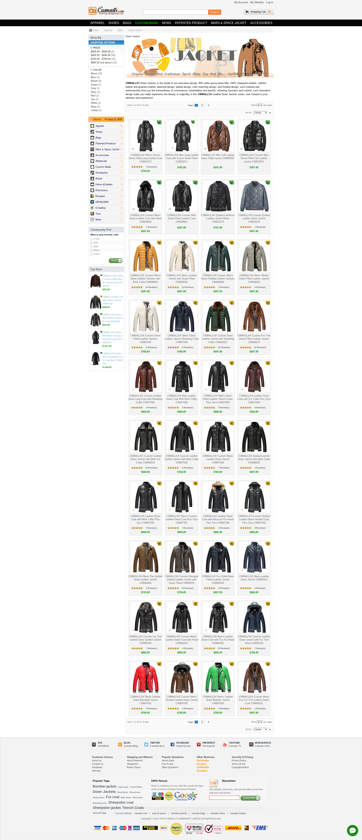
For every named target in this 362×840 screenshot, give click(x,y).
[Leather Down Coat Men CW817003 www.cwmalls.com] (218, 376)
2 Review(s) (223, 588)
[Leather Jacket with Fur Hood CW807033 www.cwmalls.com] (254, 617)
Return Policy (134, 767)
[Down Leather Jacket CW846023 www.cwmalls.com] (218, 316)
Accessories (261, 23)
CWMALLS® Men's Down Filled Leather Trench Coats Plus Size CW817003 (218, 399)
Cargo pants (123, 787)
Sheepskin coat (120, 802)
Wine (93, 106)
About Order (168, 760)
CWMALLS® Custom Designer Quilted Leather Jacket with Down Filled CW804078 (181, 579)
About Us (96, 760)
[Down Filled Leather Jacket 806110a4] (254, 557)
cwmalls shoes (217, 813)
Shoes (113, 23)
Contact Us (97, 764)
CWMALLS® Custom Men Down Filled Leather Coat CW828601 (181, 218)
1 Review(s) (151, 167)
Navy (94, 92)
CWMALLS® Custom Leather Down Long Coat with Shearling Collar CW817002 (145, 399)
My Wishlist (257, 2)
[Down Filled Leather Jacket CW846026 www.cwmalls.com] (254, 256)
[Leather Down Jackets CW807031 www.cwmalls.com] (145, 677)
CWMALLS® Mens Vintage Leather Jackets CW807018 (112, 321)
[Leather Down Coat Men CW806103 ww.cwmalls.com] (181, 617)
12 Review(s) (188, 287)
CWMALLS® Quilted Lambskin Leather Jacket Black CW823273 (218, 218)
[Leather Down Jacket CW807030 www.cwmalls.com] (218, 677)
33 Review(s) (188, 588)
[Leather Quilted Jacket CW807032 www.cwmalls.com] (181, 436)
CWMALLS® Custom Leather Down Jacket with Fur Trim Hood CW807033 (254, 640)
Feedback (97, 767)
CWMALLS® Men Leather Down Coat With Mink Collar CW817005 (181, 399)
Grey (93, 88)
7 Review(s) (223, 468)
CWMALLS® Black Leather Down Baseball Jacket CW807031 (145, 700)
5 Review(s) (151, 347)
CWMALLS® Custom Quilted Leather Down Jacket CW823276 (254, 218)
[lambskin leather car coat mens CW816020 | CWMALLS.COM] (95, 341)
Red (93, 95)
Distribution (203, 760)
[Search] (214, 12)
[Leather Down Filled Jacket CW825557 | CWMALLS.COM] (218, 135)
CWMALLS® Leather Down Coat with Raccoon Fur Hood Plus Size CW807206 (217, 519)
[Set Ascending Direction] (270, 112)
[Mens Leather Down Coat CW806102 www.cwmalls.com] (218, 617)
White (94, 103)
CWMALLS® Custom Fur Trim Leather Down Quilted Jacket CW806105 (145, 640)
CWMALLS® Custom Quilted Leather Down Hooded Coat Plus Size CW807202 (254, 519)
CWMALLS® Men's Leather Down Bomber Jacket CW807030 (218, 700)
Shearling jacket (100, 803)
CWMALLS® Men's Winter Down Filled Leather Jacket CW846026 (254, 278)
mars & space (159, 813)
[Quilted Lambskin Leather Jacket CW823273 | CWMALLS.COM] (218, 196)
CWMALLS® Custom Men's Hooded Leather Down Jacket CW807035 (182, 700)
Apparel (97, 23)
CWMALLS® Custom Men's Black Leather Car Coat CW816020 (112, 339)
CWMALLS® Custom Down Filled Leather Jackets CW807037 (145, 339)
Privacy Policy (239, 760)
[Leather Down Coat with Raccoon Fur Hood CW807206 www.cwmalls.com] (218, 497)
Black (94, 73)
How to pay (167, 764)
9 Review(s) (187, 528)
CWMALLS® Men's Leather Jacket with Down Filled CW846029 (182, 278)
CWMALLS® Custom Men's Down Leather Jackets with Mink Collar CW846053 (145, 278)
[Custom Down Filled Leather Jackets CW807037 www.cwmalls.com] (145, 316)
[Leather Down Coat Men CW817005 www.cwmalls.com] (181, 376)
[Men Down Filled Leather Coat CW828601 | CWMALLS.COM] (181, 196)
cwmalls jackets (179, 813)
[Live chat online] (352, 830)
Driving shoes (98, 797)
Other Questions (170, 767)
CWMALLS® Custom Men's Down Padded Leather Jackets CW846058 (218, 278)
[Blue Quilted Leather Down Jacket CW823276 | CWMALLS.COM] (254, 196)
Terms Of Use (238, 764)
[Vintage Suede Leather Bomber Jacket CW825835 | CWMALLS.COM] (95, 302)
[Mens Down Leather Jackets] (145, 256)
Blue (93, 77)
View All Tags (99, 813)
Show (253, 105)
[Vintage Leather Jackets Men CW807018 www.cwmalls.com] (95, 323)
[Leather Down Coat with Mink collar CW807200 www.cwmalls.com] (145, 497)
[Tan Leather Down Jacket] (145, 557)
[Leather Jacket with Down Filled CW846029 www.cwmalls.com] (181, 256)
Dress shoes (134, 792)
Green (94, 84)
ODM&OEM (203, 767)
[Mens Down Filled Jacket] (218, 256)
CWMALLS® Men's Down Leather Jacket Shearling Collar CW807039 (182, 339)
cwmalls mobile (238, 813)
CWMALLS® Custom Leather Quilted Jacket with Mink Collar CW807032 (182, 459)
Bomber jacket (104, 786)
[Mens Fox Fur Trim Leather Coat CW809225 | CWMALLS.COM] (254, 677)
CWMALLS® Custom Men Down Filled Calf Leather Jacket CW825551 (254, 158)
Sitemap (96, 770)
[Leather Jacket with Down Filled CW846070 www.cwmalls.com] (254, 316)
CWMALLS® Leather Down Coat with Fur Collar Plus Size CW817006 (254, 399)
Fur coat (112, 797)
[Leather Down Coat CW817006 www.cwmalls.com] (254, 376)
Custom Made (146, 23)
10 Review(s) (224, 648)
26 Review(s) (151, 468)
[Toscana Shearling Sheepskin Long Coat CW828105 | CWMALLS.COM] (95, 358)
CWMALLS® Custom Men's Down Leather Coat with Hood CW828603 (145, 218)
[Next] (208, 105)
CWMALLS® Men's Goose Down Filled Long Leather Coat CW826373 (145, 158)
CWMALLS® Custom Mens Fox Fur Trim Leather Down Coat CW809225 (254, 700)
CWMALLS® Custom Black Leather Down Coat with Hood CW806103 (182, 640)
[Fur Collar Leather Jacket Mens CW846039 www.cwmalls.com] (218, 557)
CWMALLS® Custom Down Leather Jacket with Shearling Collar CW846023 (218, 339)
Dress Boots (122, 792)
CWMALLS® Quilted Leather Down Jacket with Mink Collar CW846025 (254, 459)
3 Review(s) (223, 287)
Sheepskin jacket (107, 808)
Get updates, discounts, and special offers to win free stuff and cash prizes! (236, 791)
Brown (94, 80)
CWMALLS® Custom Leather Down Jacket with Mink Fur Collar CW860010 (145, 459)
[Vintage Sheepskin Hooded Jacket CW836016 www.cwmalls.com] (95, 281)
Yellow (94, 110)
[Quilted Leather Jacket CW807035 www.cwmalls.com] (181, 677)
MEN (120, 30)
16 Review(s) (151, 287)
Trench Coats (133, 808)
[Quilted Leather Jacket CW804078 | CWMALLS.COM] (181, 557)
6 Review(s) (260, 287)
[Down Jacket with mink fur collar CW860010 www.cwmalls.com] (145, 436)
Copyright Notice (240, 767)
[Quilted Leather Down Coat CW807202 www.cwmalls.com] (254, 497)
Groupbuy (202, 770)
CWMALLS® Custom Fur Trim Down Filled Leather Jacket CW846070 (254, 339)
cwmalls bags (199, 813)
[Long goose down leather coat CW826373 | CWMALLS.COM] (145, 135)
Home (95, 30)
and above (101, 62)
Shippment (132, 764)
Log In (269, 2)
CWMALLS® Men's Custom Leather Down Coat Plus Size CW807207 (182, 519)
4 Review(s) (151, 407)
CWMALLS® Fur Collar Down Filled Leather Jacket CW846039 (218, 579)
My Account (241, 2)
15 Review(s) (224, 347)
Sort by (248, 112)
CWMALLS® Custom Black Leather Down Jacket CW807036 (218, 459)
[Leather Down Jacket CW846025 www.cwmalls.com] (254, 436)
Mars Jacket (126, 797)
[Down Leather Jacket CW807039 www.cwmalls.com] (181, 316)
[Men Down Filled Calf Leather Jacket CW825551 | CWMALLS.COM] (254, 135)
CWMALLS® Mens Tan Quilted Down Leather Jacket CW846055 (145, 579)
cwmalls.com (140, 813)
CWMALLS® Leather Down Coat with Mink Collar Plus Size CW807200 (145, 519)
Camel (97, 254)
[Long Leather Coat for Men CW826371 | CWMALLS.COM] (181, 135)
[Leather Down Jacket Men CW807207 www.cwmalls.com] (181, 497)
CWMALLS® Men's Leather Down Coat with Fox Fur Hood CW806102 (218, 640)
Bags (127, 23)
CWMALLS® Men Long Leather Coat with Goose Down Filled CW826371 (181, 158)
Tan (93, 99)
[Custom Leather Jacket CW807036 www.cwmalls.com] (218, 436)
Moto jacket (138, 797)
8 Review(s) (187, 347)
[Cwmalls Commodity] (106, 11)
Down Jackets (104, 792)
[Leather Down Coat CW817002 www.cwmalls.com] (145, 376)
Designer (201, 764)
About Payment (135, 760)
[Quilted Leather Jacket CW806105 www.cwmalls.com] (145, 617)
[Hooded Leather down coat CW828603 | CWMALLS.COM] (145, 196)
